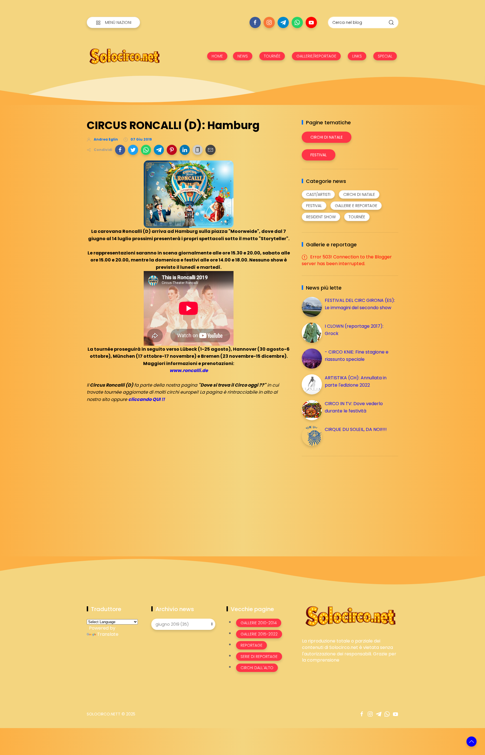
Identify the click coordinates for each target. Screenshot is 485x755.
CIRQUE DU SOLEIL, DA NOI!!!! (356, 429)
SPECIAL (385, 56)
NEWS (242, 56)
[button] (120, 150)
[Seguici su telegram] (283, 22)
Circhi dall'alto (257, 668)
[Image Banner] (350, 615)
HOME (217, 56)
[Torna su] (471, 741)
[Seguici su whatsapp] (297, 22)
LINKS (357, 56)
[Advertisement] (344, 500)
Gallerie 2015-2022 (259, 634)
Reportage (251, 645)
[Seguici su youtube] (311, 22)
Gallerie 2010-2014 (259, 623)
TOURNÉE (272, 56)
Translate (107, 634)
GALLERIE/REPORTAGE (316, 56)
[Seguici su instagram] (269, 22)
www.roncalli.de (189, 370)
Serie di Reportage (259, 656)
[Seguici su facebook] (255, 22)
